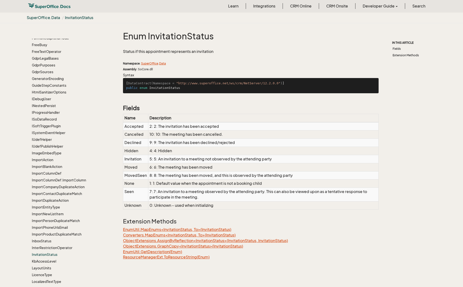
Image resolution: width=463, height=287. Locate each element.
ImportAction (42, 160)
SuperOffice (149, 63)
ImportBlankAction (47, 167)
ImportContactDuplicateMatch (57, 194)
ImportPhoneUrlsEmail (50, 227)
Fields (397, 48)
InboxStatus (41, 241)
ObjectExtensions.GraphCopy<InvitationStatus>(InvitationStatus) (183, 246)
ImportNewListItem (48, 214)
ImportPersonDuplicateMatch (56, 221)
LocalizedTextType (46, 282)
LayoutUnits (41, 268)
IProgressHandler (46, 112)
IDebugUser (41, 99)
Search (418, 6)
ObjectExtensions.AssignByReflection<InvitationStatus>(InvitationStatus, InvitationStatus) (205, 240)
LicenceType (42, 275)
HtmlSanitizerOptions (49, 92)
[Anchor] (120, 108)
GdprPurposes (43, 65)
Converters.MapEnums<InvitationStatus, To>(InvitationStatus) (179, 235)
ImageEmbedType (46, 153)
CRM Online (301, 6)
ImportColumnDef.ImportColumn (59, 180)
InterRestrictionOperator (52, 248)
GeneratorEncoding (48, 79)
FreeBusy (39, 45)
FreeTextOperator (46, 52)
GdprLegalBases (45, 58)
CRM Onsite (337, 6)
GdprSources (42, 72)
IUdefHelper (42, 139)
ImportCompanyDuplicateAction (58, 187)
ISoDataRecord (44, 119)
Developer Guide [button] (379, 6)
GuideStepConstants (49, 85)
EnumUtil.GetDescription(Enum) (152, 251)
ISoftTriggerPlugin (46, 126)
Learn (233, 6)
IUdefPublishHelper (47, 146)
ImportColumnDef (46, 173)
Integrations (264, 6)
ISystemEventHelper (48, 133)
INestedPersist (44, 106)
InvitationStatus (79, 17)
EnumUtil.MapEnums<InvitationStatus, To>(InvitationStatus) (177, 229)
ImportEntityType (46, 207)
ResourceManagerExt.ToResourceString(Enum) (166, 257)
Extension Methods (406, 55)
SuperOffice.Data (43, 17)
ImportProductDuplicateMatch (57, 234)
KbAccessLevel (44, 261)
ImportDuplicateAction (50, 200)
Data (162, 63)
